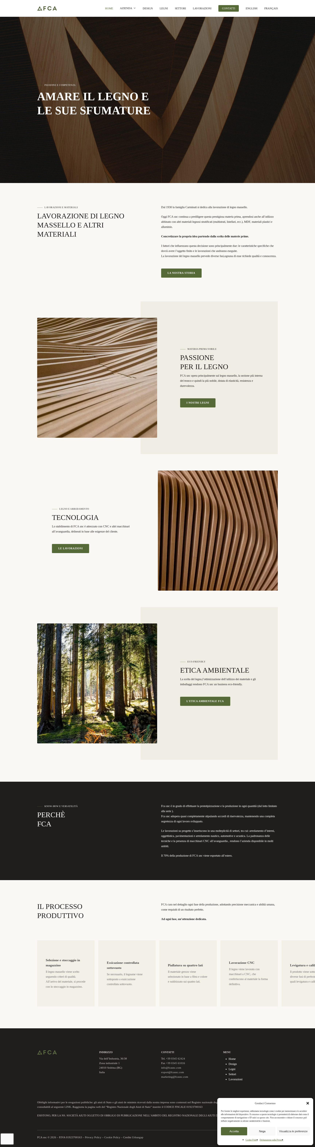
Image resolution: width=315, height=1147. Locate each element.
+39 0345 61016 (175, 1063)
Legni (232, 1069)
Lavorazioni (235, 1079)
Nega (262, 1131)
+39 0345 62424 (175, 1058)
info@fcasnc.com (171, 1067)
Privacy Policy (93, 1137)
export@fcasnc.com (172, 1072)
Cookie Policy (252, 1140)
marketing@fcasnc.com (174, 1076)
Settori (232, 1074)
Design (233, 1064)
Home (232, 1058)
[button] (308, 1103)
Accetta (234, 1131)
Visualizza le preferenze (293, 1131)
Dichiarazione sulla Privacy (271, 1140)
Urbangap (137, 1137)
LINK (68, 1106)
